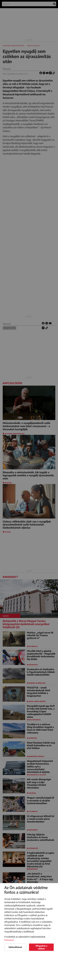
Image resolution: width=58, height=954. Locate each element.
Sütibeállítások (15, 947)
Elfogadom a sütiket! (41, 947)
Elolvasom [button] (9, 940)
